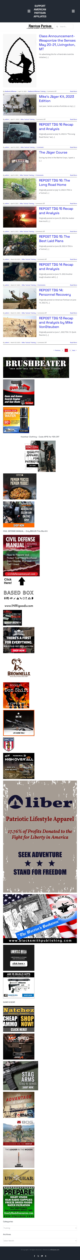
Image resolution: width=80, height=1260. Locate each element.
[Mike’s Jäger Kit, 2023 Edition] (19, 104)
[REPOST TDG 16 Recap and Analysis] (19, 132)
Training (42, 91)
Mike (22, 119)
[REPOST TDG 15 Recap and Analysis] (19, 217)
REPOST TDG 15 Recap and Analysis (56, 211)
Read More (73, 91)
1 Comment (40, 147)
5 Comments (41, 285)
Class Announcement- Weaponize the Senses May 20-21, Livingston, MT (57, 42)
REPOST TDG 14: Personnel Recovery (55, 292)
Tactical (26, 119)
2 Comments (39, 175)
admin (7, 119)
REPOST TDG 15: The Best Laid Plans (54, 238)
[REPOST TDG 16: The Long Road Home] (19, 189)
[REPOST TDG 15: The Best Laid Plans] (19, 244)
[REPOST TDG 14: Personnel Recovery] (19, 298)
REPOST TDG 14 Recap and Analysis (56, 266)
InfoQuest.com (54, 1250)
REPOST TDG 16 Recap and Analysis (56, 126)
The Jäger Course (53, 152)
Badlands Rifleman (11, 91)
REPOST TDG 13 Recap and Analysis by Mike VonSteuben (56, 322)
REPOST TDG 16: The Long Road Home (54, 182)
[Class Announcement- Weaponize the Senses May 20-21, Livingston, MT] (19, 60)
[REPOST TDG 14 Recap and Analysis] (19, 271)
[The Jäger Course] (19, 160)
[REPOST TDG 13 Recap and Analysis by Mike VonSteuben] (19, 326)
